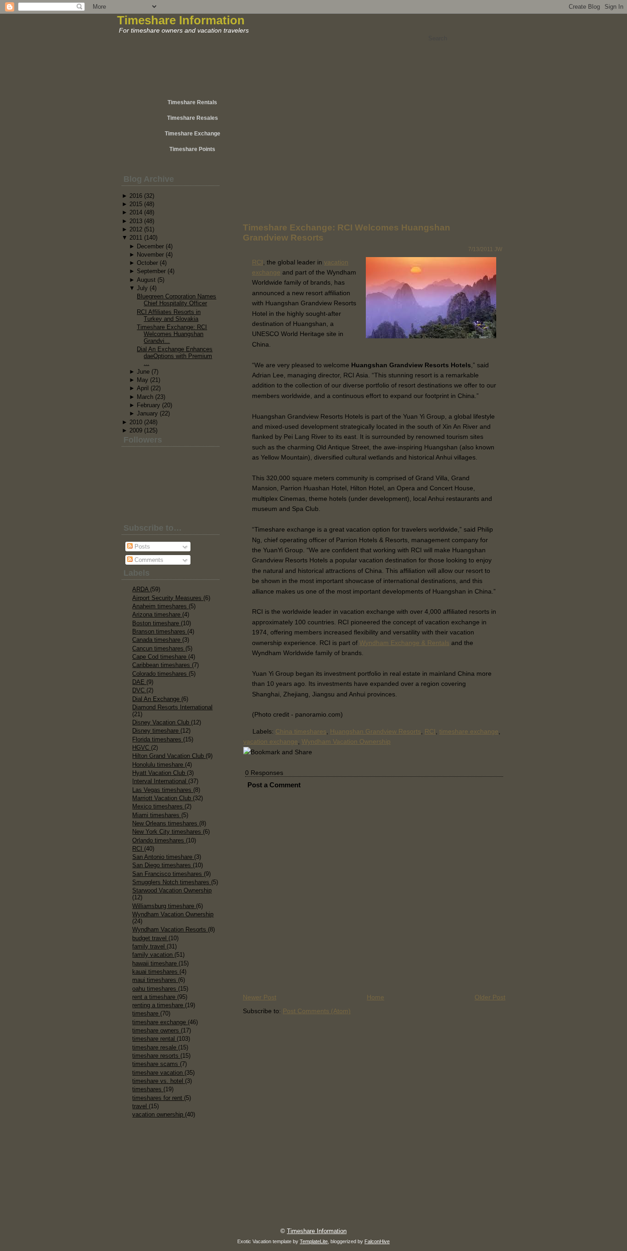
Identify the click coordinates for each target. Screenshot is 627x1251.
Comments (148, 559)
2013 (135, 221)
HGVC (141, 747)
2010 (135, 422)
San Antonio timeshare (163, 856)
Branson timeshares (159, 631)
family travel (149, 946)
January (147, 413)
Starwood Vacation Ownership (172, 890)
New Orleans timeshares (165, 823)
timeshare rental (154, 1038)
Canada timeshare (157, 639)
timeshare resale (155, 1047)
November (150, 254)
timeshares (147, 1089)
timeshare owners (156, 1030)
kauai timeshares (155, 971)
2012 (135, 229)
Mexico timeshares (158, 806)
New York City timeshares (167, 831)
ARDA (141, 589)
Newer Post (259, 997)
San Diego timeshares (162, 865)
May (142, 379)
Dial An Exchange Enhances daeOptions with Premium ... (175, 356)
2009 (135, 430)
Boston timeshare (156, 623)
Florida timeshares (157, 739)
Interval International (160, 781)
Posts (141, 546)
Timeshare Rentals (192, 102)
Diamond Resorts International (172, 707)
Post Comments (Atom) (317, 1011)
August (146, 279)
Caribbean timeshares (162, 665)
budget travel (150, 938)
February (148, 405)
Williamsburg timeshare (164, 906)
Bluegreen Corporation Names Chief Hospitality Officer (176, 300)
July (142, 288)
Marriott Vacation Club (162, 798)
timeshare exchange (160, 1022)
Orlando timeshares (159, 840)
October (147, 262)
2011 (135, 237)
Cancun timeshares (158, 648)
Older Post (490, 997)
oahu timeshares (155, 988)
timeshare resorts (156, 1055)
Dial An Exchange (156, 699)
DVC (139, 690)
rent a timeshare (154, 996)
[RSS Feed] (149, 1226)
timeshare (146, 1013)
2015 (135, 204)
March (145, 396)
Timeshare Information (181, 20)
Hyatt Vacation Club (159, 772)
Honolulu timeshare (158, 764)
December (150, 246)
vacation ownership (158, 1114)
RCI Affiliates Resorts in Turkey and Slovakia (169, 315)
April (143, 388)
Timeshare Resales (192, 118)
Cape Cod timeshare (160, 656)
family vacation (153, 954)
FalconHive (377, 1241)
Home (375, 997)
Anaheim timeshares (160, 606)
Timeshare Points (192, 149)
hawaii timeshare (155, 963)
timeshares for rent (158, 1097)
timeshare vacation (158, 1072)
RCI (138, 848)
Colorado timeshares (160, 673)
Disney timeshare (156, 730)
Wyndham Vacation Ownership (172, 914)
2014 (135, 212)
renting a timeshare (158, 1005)
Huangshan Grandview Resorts (375, 731)
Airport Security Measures (167, 598)
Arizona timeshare (157, 614)
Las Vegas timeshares (162, 789)
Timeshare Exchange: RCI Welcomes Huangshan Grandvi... (172, 334)
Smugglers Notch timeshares (171, 882)
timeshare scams (156, 1063)
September (151, 271)
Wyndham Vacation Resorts (170, 929)
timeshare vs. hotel (158, 1080)
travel (140, 1106)
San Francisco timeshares (168, 873)
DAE (139, 682)
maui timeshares (155, 979)
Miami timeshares (156, 815)
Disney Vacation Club (161, 722)
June (143, 371)
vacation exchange (270, 741)
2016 (135, 195)
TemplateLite (314, 1241)
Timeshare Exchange (192, 133)
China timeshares (300, 731)
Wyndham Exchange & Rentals (404, 642)
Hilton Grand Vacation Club (169, 755)
